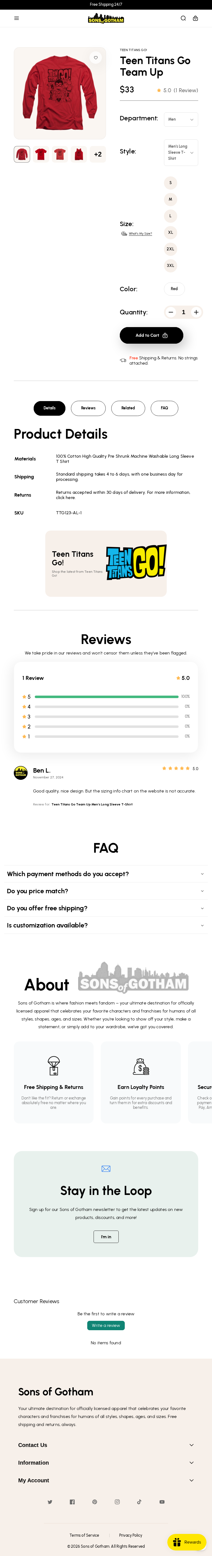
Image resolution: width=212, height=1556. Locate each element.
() (180, 90)
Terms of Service (84, 1535)
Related (128, 408)
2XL (170, 249)
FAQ (164, 408)
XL (170, 232)
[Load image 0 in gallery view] (22, 154)
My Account (33, 1480)
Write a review (106, 1325)
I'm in (106, 1236)
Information (33, 1463)
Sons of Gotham (95, 1546)
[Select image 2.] (60, 154)
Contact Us (32, 1445)
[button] (16, 18)
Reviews (88, 408)
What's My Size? (140, 233)
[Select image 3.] (79, 154)
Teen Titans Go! (133, 50)
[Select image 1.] (41, 154)
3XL (170, 265)
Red (174, 289)
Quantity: (134, 312)
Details (49, 408)
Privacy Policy (130, 1535)
